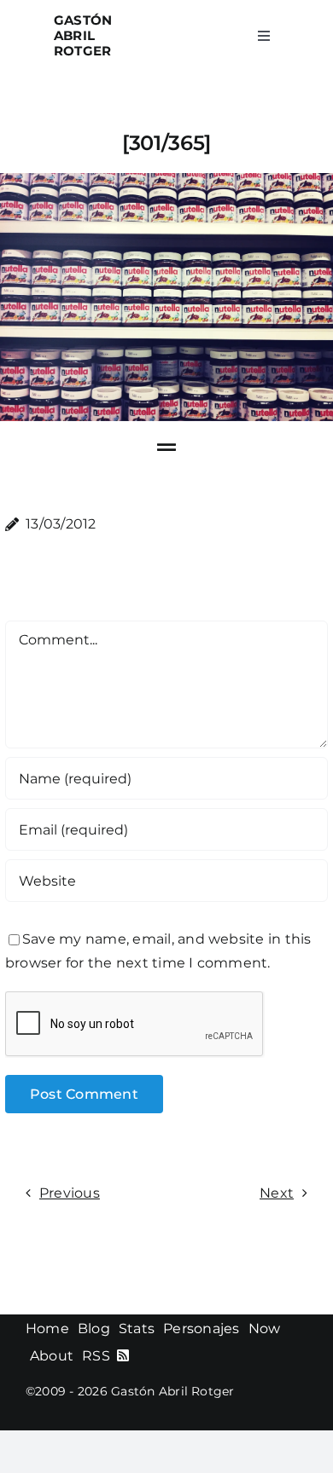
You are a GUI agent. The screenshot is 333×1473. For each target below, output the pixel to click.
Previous (69, 1193)
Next (277, 1193)
